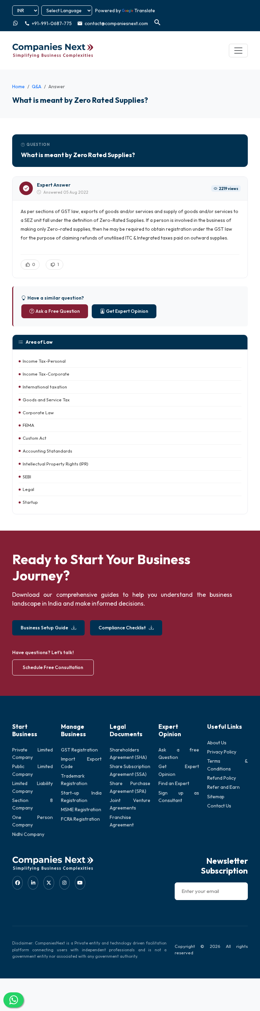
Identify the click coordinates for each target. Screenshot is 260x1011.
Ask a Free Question (58, 311)
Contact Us (219, 806)
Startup (30, 502)
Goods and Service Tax (46, 399)
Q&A (36, 86)
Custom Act (34, 438)
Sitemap (215, 797)
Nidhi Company (28, 834)
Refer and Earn (223, 787)
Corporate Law (38, 412)
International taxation (45, 386)
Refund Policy (221, 778)
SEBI (27, 476)
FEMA (28, 425)
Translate (144, 10)
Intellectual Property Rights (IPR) (55, 463)
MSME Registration (81, 809)
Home (18, 86)
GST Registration (79, 750)
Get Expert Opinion (127, 311)
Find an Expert (173, 783)
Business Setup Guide (44, 628)
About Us (216, 743)
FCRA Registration (80, 819)
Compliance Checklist (122, 628)
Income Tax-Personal (44, 361)
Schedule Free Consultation (53, 667)
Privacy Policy (221, 752)
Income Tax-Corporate (46, 374)
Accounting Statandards (47, 451)
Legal (28, 489)
